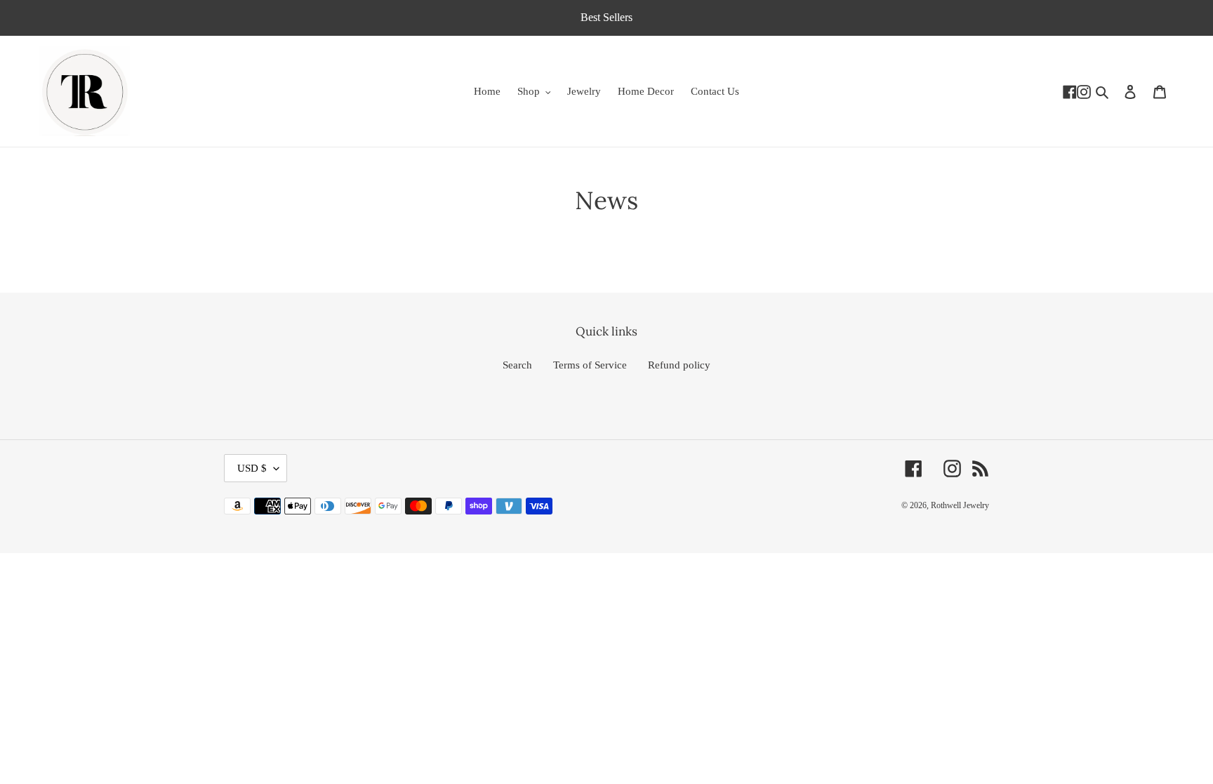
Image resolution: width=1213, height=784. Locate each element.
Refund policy (679, 365)
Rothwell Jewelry (960, 505)
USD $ (252, 468)
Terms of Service (590, 365)
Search (517, 365)
